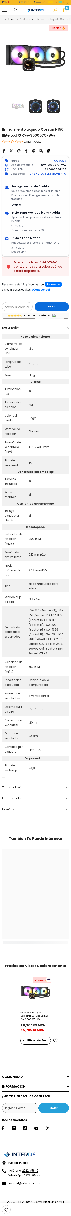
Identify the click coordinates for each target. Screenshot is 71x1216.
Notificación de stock (36, 1040)
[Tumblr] (26, 151)
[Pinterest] (19, 151)
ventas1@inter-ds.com (24, 1183)
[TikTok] (25, 1128)
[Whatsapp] (48, 151)
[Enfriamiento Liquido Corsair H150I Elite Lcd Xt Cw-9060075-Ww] (35, 992)
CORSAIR (60, 161)
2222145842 (30, 1171)
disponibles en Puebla (46, 191)
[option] (35, 58)
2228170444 (32, 1175)
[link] (6, 1209)
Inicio (11, 19)
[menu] (4, 9)
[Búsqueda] (15, 10)
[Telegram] (34, 151)
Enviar (52, 306)
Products (25, 19)
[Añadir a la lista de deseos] (55, 1040)
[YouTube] (36, 1128)
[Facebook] (4, 151)
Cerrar (67, 3)
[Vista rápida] (49, 979)
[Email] (41, 151)
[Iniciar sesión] (55, 10)
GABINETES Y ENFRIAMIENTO (47, 174)
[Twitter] (11, 151)
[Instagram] (14, 1128)
